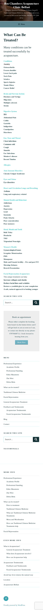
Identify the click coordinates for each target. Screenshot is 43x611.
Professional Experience (13, 364)
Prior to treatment (12, 505)
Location (7, 580)
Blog (5, 419)
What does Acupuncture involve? (18, 554)
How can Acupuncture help (16, 557)
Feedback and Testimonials (14, 407)
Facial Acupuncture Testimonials (18, 414)
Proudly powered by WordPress (14, 605)
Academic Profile (12, 367)
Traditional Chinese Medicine (14, 392)
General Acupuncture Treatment (15, 402)
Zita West (9, 378)
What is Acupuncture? (12, 546)
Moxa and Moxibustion (15, 519)
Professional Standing (14, 371)
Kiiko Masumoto (12, 375)
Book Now (21, 342)
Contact (6, 424)
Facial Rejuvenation (11, 397)
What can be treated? (11, 387)
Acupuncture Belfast (11, 585)
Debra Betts (10, 382)
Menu (23, 24)
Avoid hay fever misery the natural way (18, 575)
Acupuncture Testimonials (16, 410)
